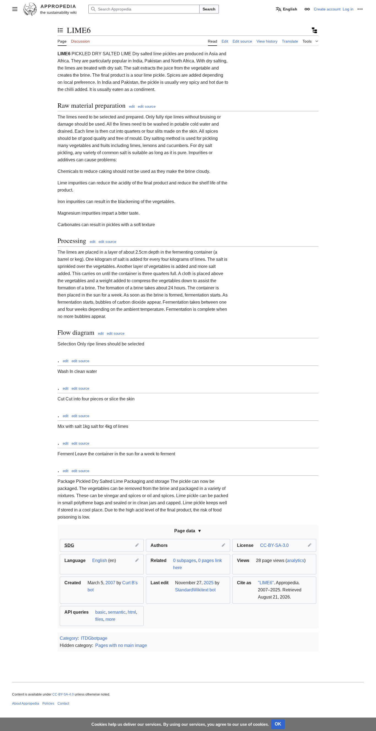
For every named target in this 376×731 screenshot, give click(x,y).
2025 (209, 582)
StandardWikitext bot (195, 590)
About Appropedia (25, 703)
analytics (295, 560)
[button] (14, 9)
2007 (110, 582)
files (99, 619)
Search (209, 9)
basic (100, 612)
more (110, 619)
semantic (117, 612)
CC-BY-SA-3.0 (274, 545)
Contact (63, 703)
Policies (48, 703)
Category (69, 638)
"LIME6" (266, 582)
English (99, 560)
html (132, 612)
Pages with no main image (121, 645)
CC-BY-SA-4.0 (63, 694)
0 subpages (184, 560)
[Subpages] (314, 30)
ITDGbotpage (94, 638)
